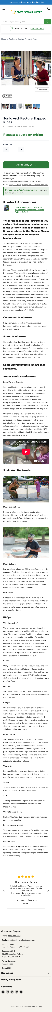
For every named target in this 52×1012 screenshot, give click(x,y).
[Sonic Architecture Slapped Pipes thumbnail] (5, 106)
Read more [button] (32, 900)
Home (3, 39)
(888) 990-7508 (37, 28)
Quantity (7, 145)
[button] (26, 795)
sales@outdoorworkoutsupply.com (35, 185)
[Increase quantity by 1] (21, 149)
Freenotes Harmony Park (20, 126)
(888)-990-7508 (14, 936)
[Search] (47, 21)
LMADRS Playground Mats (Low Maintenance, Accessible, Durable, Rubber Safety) (29, 209)
